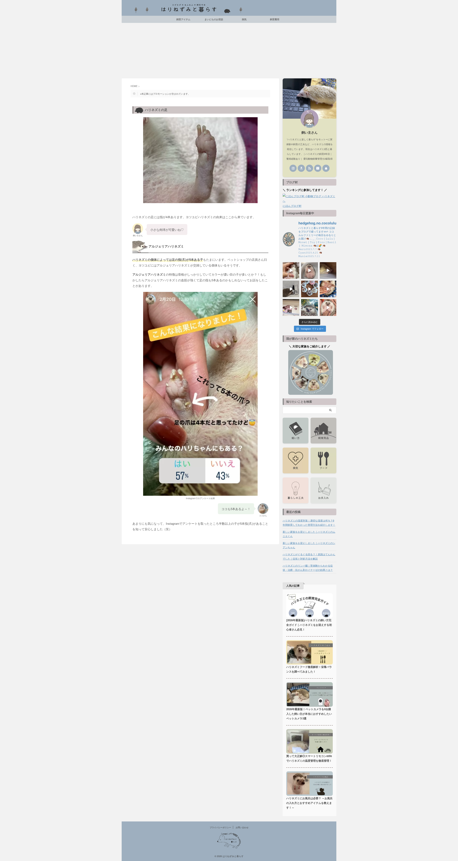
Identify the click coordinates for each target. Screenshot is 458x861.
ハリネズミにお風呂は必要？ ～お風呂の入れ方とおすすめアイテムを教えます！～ (309, 802)
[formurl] (317, 168)
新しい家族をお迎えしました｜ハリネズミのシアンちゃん (309, 545)
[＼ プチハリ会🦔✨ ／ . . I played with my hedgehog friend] (309, 289)
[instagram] (293, 168)
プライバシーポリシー (220, 827)
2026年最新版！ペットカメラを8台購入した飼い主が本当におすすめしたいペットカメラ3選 (309, 713)
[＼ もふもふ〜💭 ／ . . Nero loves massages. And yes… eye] (328, 307)
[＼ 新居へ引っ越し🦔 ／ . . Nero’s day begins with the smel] (291, 307)
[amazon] (301, 168)
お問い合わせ (242, 827)
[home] (326, 168)
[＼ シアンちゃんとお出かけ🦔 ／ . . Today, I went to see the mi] (309, 307)
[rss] (309, 168)
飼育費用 (274, 19)
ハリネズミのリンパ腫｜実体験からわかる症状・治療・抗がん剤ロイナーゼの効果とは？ (308, 568)
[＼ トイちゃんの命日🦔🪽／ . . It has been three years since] (328, 289)
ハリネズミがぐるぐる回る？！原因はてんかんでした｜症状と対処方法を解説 (309, 556)
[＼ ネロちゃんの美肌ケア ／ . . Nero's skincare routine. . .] (291, 289)
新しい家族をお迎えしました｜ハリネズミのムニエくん (309, 534)
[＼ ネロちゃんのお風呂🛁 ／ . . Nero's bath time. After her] (309, 270)
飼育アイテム (183, 19)
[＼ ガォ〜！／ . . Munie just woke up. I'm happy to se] (328, 270)
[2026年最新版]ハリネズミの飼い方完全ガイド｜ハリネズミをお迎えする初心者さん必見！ (309, 624)
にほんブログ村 (292, 206)
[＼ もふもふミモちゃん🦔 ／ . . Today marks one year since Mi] (291, 270)
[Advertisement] (229, 50)
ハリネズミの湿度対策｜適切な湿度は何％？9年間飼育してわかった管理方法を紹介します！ (309, 523)
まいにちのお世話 (213, 19)
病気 (244, 19)
